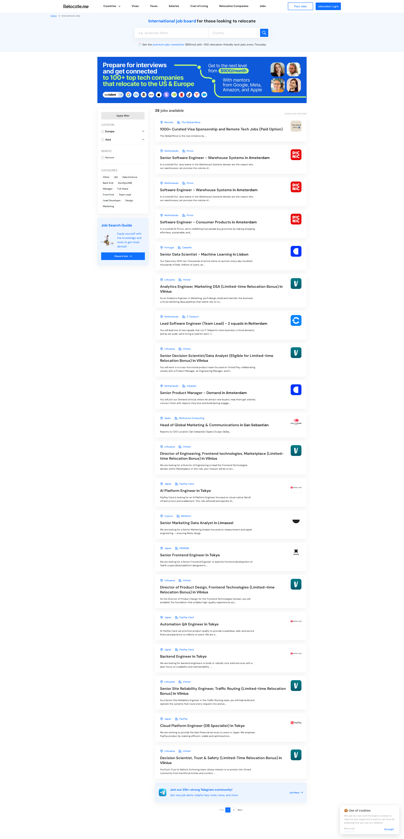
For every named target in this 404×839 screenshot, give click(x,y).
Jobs (263, 6)
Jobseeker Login (328, 6)
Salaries (174, 6)
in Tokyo (185, 490)
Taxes (153, 6)
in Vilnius (221, 289)
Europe (109, 131)
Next (240, 810)
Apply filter (122, 115)
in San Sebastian (214, 425)
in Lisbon (204, 254)
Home (53, 15)
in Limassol (196, 522)
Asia (108, 139)
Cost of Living (199, 6)
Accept (389, 829)
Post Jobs (300, 6)
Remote (109, 157)
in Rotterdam (213, 323)
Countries (109, 6)
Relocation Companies (233, 6)
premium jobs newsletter (168, 44)
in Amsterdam (215, 157)
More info (349, 828)
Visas (135, 6)
